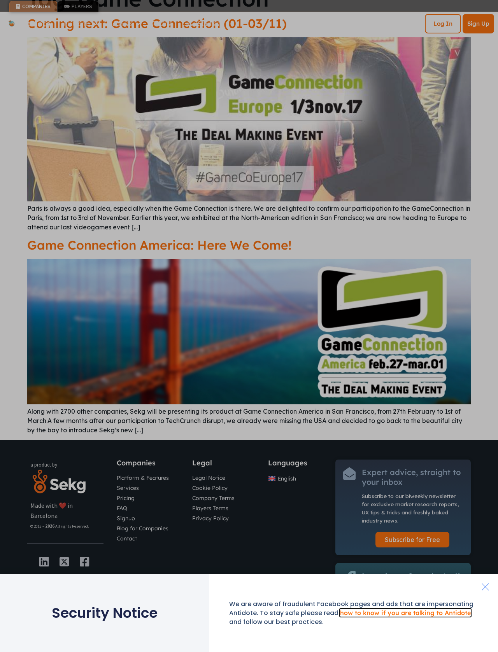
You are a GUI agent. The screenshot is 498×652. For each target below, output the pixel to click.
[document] (249, 326)
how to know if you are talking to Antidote (405, 613)
